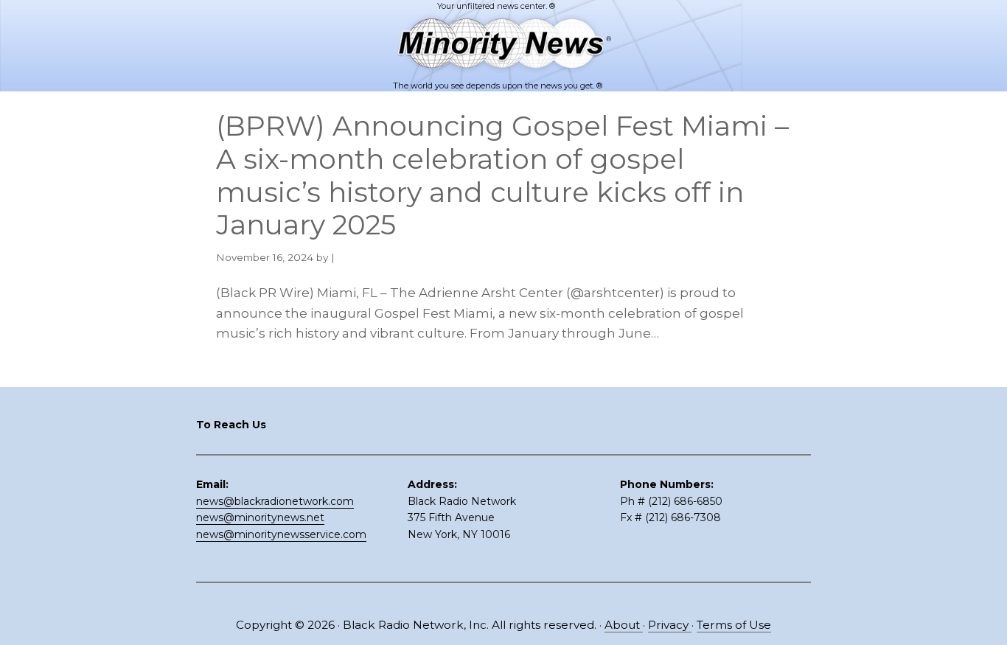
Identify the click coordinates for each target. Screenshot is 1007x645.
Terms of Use (734, 625)
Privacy (669, 625)
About (623, 625)
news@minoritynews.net (260, 517)
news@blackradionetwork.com (275, 501)
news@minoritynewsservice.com (281, 534)
